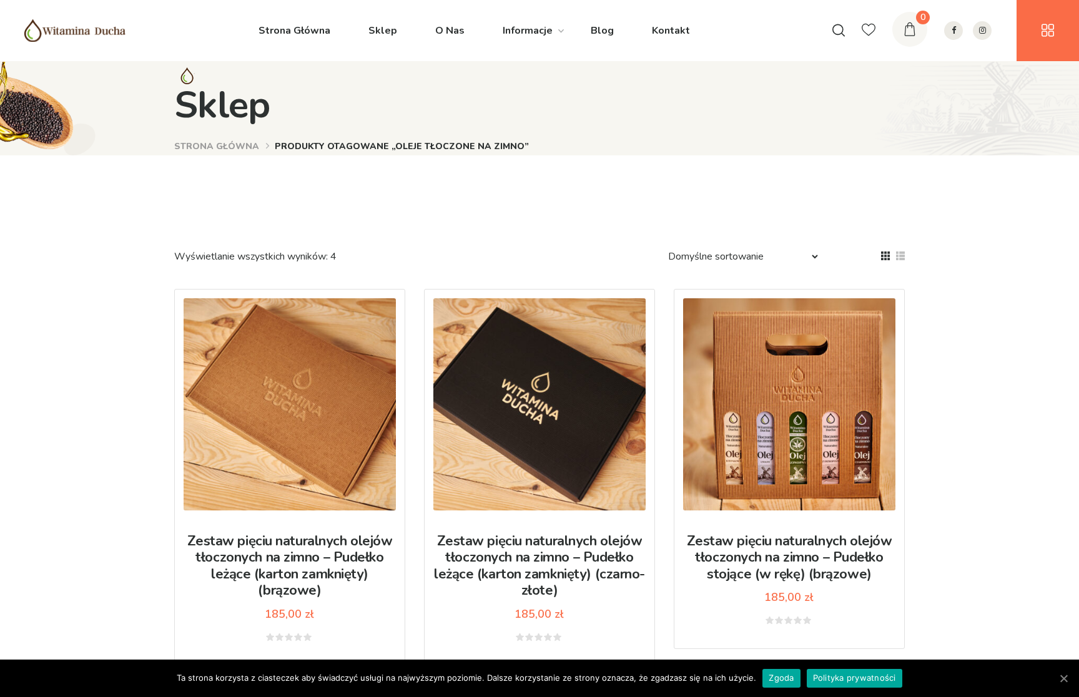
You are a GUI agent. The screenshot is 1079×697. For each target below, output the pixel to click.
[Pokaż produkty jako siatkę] (885, 255)
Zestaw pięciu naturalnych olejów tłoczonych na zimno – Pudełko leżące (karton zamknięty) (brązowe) (290, 566)
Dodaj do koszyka (298, 399)
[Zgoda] (1063, 678)
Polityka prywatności (854, 678)
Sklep (382, 30)
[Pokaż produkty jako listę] (900, 255)
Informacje (528, 30)
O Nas (450, 30)
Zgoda (781, 678)
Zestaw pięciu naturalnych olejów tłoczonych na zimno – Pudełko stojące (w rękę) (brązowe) (789, 557)
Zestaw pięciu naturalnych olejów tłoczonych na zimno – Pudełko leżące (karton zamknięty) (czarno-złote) (539, 566)
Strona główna (216, 146)
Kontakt (671, 30)
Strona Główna (294, 30)
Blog (602, 30)
